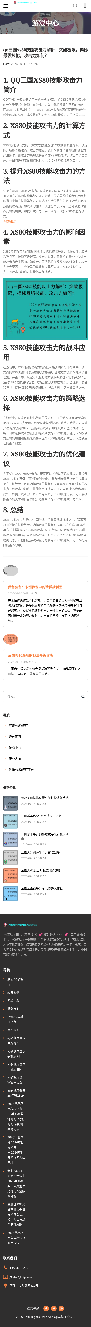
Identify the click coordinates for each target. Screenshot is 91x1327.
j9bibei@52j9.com (21, 1277)
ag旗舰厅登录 (63, 1317)
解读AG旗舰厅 (15, 982)
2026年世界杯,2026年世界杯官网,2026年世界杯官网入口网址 (16, 1150)
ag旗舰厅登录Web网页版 (16, 1080)
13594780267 (19, 1268)
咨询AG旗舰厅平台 (15, 1019)
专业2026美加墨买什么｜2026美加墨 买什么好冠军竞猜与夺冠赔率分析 (16, 1183)
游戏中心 (13, 1001)
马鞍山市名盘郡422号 (24, 1286)
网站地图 (13, 1030)
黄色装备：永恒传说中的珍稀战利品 (35, 587)
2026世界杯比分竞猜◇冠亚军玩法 (16, 1238)
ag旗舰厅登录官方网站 (16, 1040)
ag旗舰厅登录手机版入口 (16, 1053)
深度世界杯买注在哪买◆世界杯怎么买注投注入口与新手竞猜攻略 (16, 1214)
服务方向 (13, 1009)
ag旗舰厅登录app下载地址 (16, 1093)
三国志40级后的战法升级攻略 (30, 655)
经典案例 (13, 993)
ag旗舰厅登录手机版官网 (16, 1066)
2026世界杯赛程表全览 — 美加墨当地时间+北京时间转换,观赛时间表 (15, 1116)
